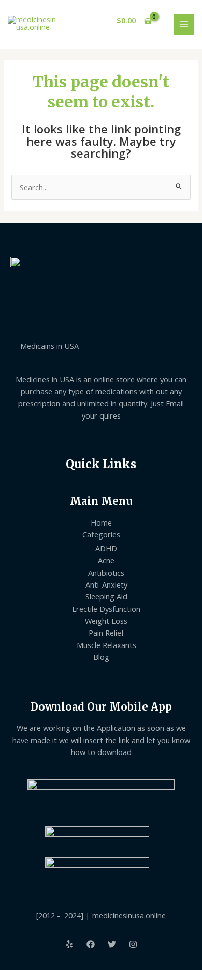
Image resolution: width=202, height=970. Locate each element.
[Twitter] (112, 944)
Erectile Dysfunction (106, 609)
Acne (106, 560)
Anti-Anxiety (106, 584)
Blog (101, 657)
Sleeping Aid (106, 596)
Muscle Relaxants (106, 645)
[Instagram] (133, 944)
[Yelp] (69, 944)
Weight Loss (106, 620)
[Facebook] (90, 944)
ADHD (106, 548)
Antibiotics (106, 572)
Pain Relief (106, 632)
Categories (101, 534)
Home (101, 522)
